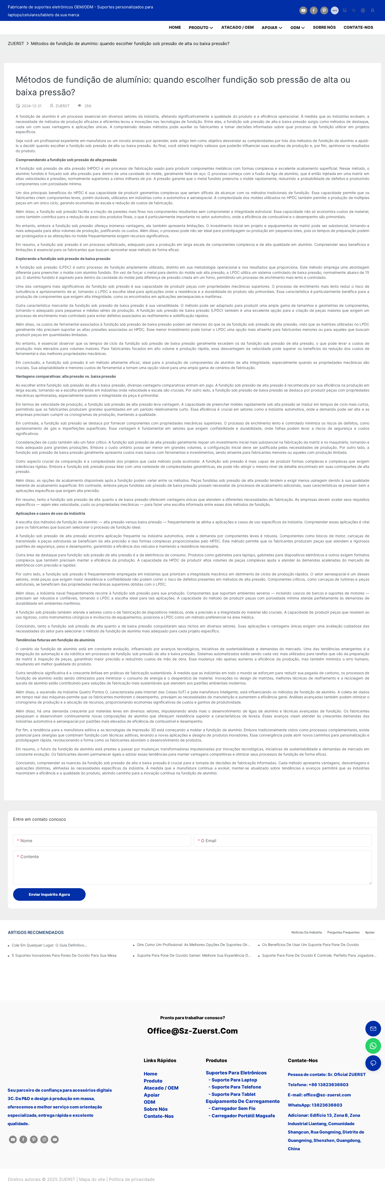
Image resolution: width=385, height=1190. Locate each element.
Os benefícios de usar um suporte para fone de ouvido (310, 944)
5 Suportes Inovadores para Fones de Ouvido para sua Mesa (64, 955)
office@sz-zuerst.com (192, 1030)
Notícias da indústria (307, 932)
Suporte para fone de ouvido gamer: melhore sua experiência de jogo (194, 955)
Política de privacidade (132, 1179)
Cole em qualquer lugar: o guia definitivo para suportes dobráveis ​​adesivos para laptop (49, 945)
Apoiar (370, 932)
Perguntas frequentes (343, 932)
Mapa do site (92, 1179)
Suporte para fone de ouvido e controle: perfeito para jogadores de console (319, 955)
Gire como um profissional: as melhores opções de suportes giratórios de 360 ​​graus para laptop (194, 944)
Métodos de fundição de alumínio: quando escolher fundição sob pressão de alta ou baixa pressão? (130, 43)
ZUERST (16, 43)
